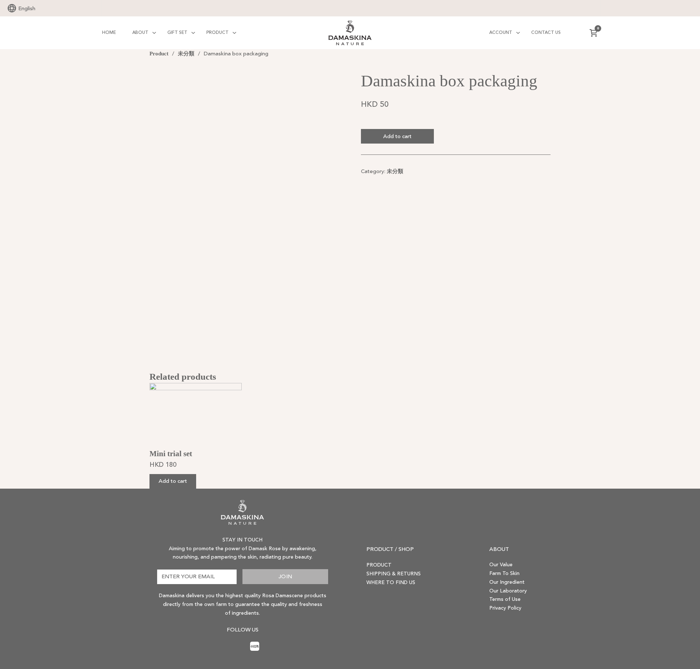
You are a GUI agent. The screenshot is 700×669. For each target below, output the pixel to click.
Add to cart (397, 136)
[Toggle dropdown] (154, 33)
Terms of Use (505, 599)
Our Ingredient (507, 582)
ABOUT (140, 32)
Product (158, 53)
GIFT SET (177, 32)
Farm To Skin (504, 574)
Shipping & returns (393, 574)
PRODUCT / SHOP (390, 549)
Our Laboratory (508, 591)
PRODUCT (217, 32)
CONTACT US (546, 32)
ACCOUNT (500, 32)
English (26, 8)
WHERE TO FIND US (390, 583)
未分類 (186, 53)
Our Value (501, 565)
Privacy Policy (505, 608)
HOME (109, 32)
